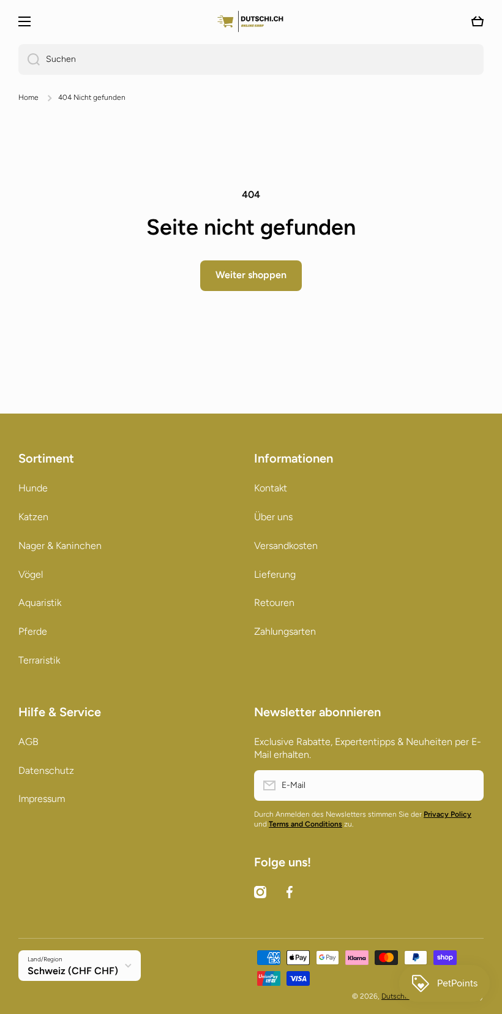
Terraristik (39, 660)
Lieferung (275, 574)
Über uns (273, 517)
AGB (28, 741)
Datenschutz (46, 770)
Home (28, 97)
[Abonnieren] (468, 785)
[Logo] (251, 21)
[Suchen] (29, 59)
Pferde (32, 631)
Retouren (274, 602)
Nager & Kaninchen (60, 545)
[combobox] (251, 59)
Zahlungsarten (285, 631)
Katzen (33, 517)
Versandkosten (286, 545)
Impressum (41, 798)
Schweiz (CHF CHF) (73, 971)
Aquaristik (39, 602)
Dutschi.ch (398, 996)
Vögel (30, 574)
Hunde (33, 488)
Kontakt (270, 488)
